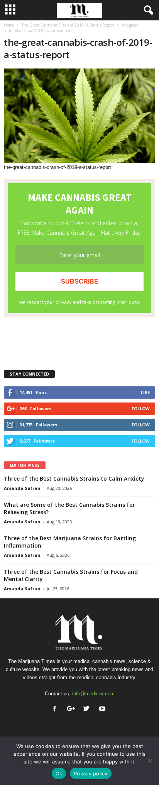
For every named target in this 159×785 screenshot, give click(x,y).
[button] (147, 10)
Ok (59, 773)
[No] (149, 761)
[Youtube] (103, 709)
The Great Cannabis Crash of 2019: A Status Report (68, 25)
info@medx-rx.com (93, 693)
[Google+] (72, 709)
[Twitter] (88, 709)
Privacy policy (91, 773)
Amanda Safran (22, 488)
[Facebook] (56, 709)
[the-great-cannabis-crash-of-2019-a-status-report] (79, 115)
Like (145, 392)
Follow (141, 408)
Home (9, 25)
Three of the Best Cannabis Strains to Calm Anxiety (74, 478)
